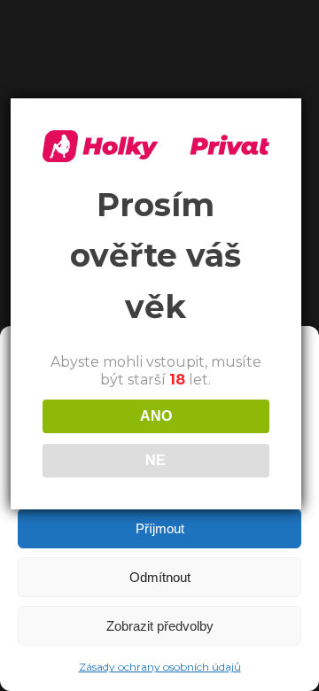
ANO (156, 415)
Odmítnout (160, 577)
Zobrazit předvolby (160, 625)
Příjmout (160, 528)
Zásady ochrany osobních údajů (160, 666)
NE (155, 460)
